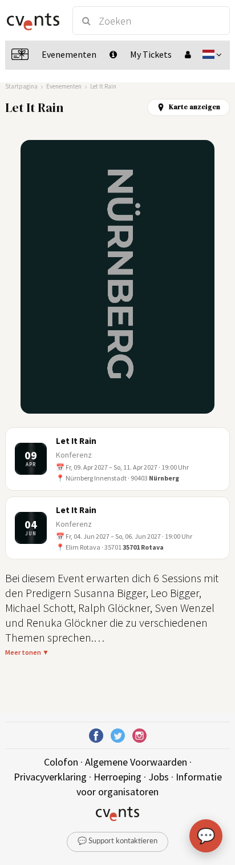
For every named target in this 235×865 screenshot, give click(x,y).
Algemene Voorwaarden (136, 761)
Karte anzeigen (194, 106)
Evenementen (64, 86)
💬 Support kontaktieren (117, 841)
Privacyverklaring (50, 776)
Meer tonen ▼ (27, 652)
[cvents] (33, 20)
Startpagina (21, 86)
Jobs (158, 776)
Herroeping (117, 776)
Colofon (61, 761)
